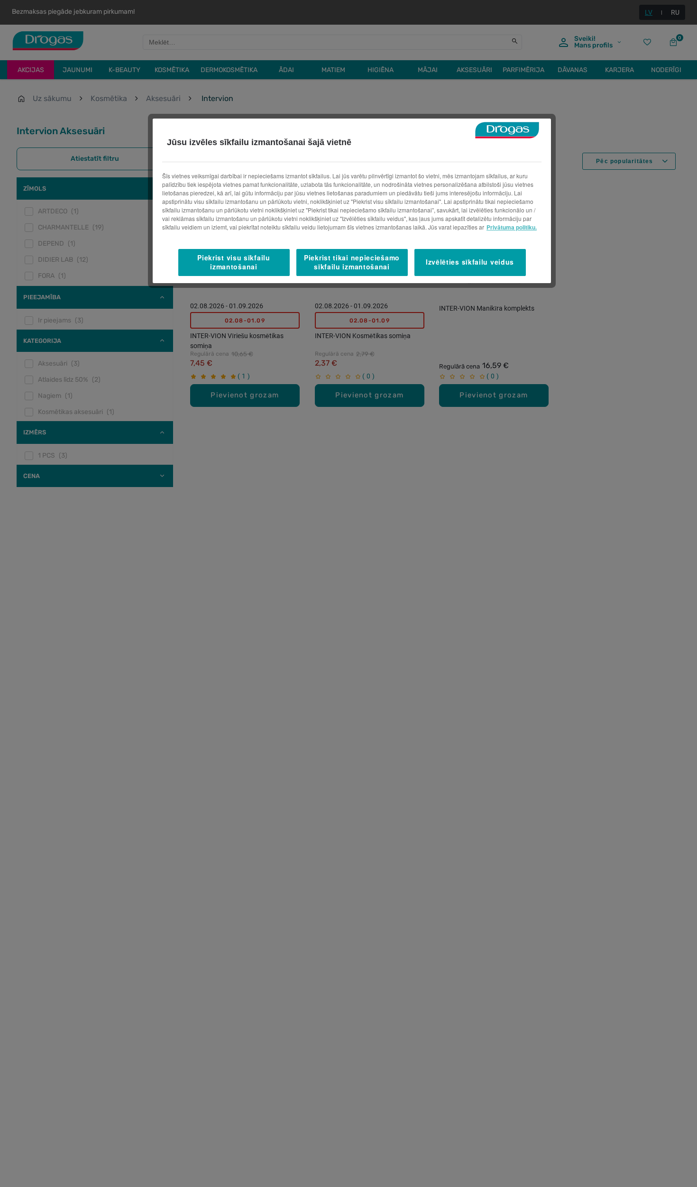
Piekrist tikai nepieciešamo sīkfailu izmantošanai (352, 262)
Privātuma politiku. (511, 227)
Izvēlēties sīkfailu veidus (470, 262)
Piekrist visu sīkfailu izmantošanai (233, 262)
